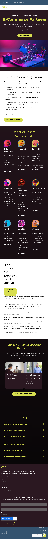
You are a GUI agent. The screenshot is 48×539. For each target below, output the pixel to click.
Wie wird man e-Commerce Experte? (13, 451)
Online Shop (37, 149)
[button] (30, 8)
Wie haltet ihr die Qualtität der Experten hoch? (16, 457)
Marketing (8, 188)
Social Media (23, 229)
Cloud (6, 229)
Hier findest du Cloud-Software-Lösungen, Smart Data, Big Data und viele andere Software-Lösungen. (9, 237)
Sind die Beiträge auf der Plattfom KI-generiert (16, 424)
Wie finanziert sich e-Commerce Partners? (14, 430)
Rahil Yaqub (12, 375)
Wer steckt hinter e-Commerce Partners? (14, 436)
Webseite (36, 229)
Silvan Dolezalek (33, 375)
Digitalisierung (38, 188)
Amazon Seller (24, 149)
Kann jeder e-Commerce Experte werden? (14, 445)
